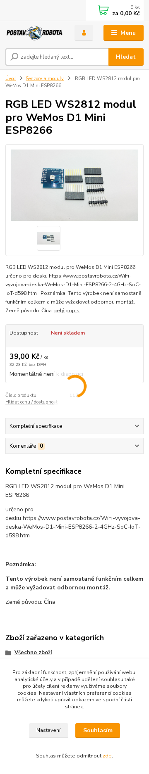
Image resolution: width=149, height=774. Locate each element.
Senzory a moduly (45, 79)
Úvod (10, 79)
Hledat (126, 57)
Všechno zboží (33, 652)
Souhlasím (98, 730)
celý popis (66, 310)
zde (107, 756)
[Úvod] (34, 33)
